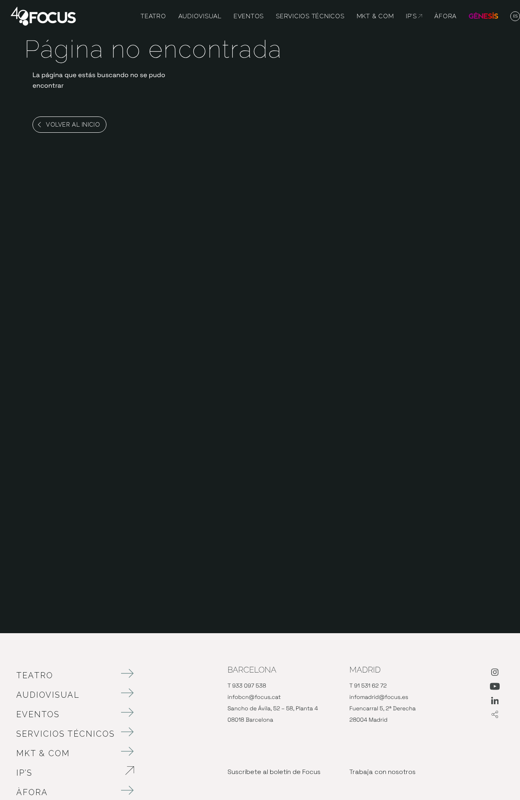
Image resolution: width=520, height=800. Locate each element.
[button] (515, 17)
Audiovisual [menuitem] (199, 16)
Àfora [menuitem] (445, 16)
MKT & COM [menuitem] (375, 16)
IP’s (67, 773)
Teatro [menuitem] (153, 16)
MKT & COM (43, 753)
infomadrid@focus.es (378, 697)
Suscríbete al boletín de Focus (274, 772)
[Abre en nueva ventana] (494, 673)
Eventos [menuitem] (249, 16)
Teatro (34, 675)
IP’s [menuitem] (414, 16)
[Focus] (43, 15)
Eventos (38, 714)
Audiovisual (48, 695)
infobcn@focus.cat (254, 697)
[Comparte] (495, 715)
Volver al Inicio (73, 124)
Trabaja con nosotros (382, 772)
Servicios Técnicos (65, 734)
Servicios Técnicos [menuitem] (310, 16)
